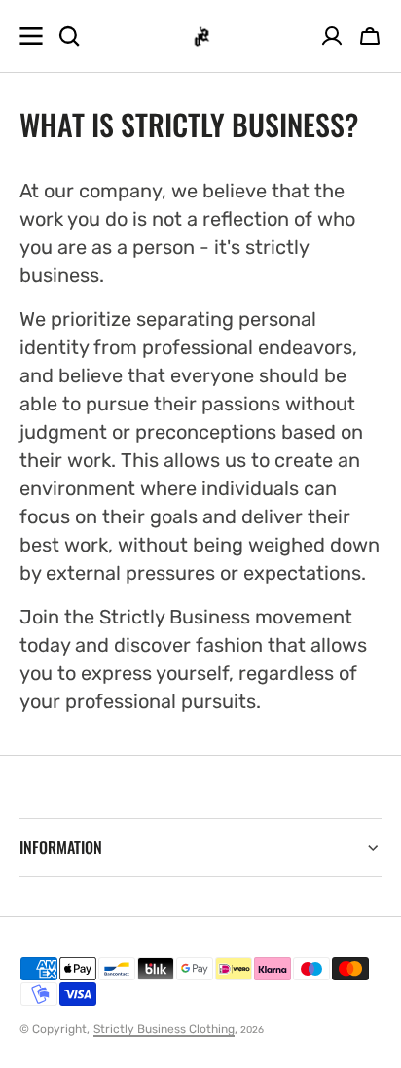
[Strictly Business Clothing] (201, 36)
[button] (370, 36)
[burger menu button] (31, 36)
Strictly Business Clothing (164, 1029)
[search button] (69, 36)
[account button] (332, 36)
